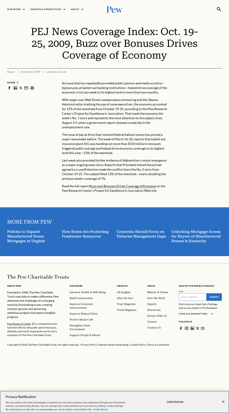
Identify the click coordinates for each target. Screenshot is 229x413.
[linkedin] (15, 88)
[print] (32, 88)
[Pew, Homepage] (114, 9)
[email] (26, 88)
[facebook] (9, 88)
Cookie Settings (175, 401)
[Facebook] (181, 328)
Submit (214, 297)
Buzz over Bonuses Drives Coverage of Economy (122, 186)
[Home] (38, 277)
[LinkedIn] (192, 328)
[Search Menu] (219, 9)
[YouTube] (203, 328)
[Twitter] (197, 328)
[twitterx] (20, 88)
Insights (122, 286)
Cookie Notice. (100, 409)
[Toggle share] (220, 78)
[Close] (223, 402)
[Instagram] (186, 328)
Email (181, 291)
